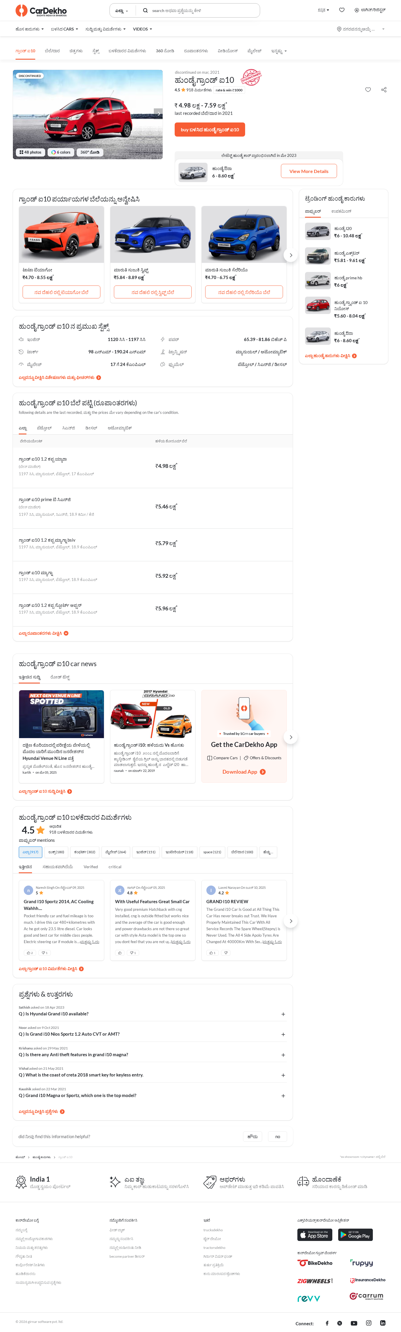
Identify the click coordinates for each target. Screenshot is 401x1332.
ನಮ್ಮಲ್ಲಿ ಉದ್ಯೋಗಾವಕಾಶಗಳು (34, 1239)
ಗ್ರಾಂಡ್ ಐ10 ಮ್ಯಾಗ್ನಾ (36, 572)
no (277, 1136)
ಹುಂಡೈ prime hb (348, 277)
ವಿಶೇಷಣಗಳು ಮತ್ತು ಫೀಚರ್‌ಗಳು (70, 377)
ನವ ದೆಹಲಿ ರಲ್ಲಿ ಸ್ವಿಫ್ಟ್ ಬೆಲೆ (153, 292)
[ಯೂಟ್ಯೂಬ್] (354, 1323)
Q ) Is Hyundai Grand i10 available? (53, 1013)
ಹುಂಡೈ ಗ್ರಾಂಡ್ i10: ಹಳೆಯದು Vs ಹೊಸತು (149, 745)
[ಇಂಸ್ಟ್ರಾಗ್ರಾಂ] (368, 1323)
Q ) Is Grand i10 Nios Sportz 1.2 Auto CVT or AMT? (69, 1034)
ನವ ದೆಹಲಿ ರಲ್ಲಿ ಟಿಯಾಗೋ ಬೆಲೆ (61, 292)
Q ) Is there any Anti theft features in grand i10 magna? (73, 1054)
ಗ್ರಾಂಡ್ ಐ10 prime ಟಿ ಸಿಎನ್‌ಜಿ (45, 499)
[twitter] (339, 1323)
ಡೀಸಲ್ (91, 427)
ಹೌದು (252, 1136)
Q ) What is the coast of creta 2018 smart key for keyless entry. (81, 1074)
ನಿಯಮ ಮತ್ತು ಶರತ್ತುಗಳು (32, 1247)
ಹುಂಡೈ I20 (343, 228)
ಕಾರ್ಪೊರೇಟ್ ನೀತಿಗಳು (30, 1265)
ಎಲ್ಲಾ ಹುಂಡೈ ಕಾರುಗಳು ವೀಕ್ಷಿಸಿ (327, 355)
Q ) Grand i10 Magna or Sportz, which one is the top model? (77, 1095)
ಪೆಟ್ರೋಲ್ (44, 427)
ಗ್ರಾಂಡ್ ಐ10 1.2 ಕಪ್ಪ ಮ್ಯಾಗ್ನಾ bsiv (47, 539)
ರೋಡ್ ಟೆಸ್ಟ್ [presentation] (60, 676)
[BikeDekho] (315, 1263)
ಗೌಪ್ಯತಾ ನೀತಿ (24, 1256)
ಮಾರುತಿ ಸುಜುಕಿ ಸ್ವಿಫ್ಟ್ (131, 269)
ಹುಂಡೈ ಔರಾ (343, 333)
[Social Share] (383, 90)
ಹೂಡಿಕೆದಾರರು (26, 1273)
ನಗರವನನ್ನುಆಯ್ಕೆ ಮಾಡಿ (361, 28)
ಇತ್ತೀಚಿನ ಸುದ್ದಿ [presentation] (29, 676)
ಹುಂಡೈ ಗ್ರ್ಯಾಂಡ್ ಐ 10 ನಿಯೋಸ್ (351, 305)
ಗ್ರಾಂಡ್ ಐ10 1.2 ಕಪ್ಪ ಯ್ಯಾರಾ (43, 458)
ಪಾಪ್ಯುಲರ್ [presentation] (313, 211)
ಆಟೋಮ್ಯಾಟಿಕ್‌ (120, 427)
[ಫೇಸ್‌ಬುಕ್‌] (327, 1323)
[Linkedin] (382, 1323)
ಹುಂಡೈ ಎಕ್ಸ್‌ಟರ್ (346, 253)
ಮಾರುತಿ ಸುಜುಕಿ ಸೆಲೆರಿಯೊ (226, 269)
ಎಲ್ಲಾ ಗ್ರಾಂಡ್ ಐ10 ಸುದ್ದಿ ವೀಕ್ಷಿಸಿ (42, 791)
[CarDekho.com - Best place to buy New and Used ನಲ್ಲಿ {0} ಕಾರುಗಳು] (41, 10)
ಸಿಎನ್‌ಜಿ (68, 427)
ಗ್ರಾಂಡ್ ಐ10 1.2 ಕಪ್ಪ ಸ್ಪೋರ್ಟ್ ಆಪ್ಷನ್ (50, 605)
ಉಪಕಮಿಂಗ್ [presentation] (341, 211)
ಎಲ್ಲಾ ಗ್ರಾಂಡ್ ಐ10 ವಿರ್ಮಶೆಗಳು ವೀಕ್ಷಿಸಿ (48, 968)
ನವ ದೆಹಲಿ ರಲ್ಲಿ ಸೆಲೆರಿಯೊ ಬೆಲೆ (244, 292)
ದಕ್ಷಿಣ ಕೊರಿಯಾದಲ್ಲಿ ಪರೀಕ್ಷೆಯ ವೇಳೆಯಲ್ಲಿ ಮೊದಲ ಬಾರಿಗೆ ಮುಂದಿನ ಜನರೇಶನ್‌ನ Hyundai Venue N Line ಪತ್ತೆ (56, 751)
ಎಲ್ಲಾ (22, 427)
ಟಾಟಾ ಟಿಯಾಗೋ (37, 269)
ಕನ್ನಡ (321, 9)
